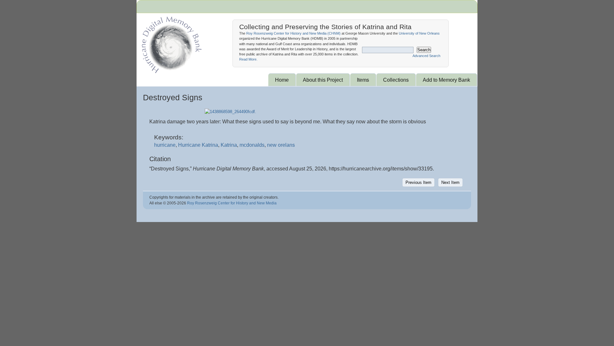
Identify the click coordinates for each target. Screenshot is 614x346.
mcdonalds (252, 145)
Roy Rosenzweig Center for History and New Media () (293, 33)
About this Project (323, 80)
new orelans (281, 145)
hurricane (165, 145)
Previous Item (418, 182)
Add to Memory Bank (446, 80)
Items (363, 80)
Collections (396, 80)
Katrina (229, 145)
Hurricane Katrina (198, 145)
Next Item (450, 182)
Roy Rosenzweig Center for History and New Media (232, 203)
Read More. (248, 59)
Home (282, 80)
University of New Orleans (419, 33)
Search (423, 49)
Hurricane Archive (170, 43)
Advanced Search (426, 56)
